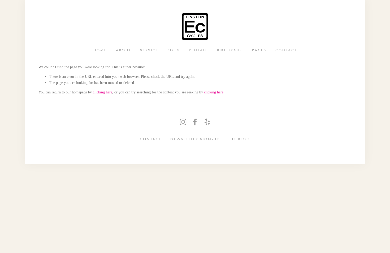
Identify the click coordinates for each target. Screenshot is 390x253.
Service (149, 50)
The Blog (239, 139)
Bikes (173, 50)
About (123, 50)
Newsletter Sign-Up (194, 139)
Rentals (198, 50)
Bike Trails (230, 50)
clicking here (102, 92)
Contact (286, 50)
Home (100, 50)
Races (259, 50)
